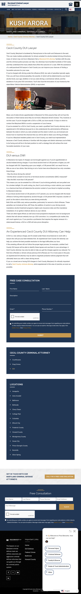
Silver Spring (16, 455)
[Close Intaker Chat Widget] (74, 531)
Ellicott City (16, 423)
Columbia (15, 418)
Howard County (17, 432)
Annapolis (15, 391)
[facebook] (8, 572)
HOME (8, 9)
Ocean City (15, 441)
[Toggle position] (70, 531)
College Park (16, 414)
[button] (69, 591)
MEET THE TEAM (16, 9)
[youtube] (18, 572)
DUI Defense (29, 549)
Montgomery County (19, 437)
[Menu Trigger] (77, 4)
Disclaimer (36, 590)
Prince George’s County (20, 446)
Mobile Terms (16, 328)
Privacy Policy (27, 328)
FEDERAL (34, 9)
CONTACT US (57, 9)
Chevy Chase (16, 409)
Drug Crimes (16, 364)
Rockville (15, 450)
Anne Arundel (16, 396)
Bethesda (15, 405)
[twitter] (13, 572)
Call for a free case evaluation (59, 476)
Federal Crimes (30, 552)
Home (27, 545)
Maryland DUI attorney (47, 59)
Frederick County (18, 427)
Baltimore (15, 400)
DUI (13, 369)
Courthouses (16, 360)
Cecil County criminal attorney (22, 264)
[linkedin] (8, 578)
